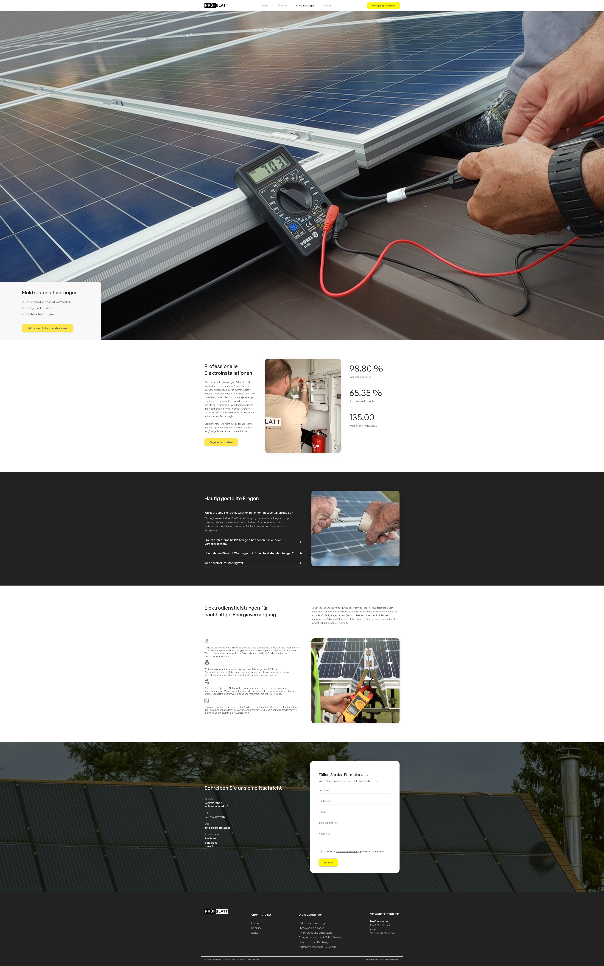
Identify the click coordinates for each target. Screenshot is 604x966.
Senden (328, 862)
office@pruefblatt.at (382, 933)
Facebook (210, 838)
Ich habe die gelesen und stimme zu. (353, 851)
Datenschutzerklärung (347, 851)
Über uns (282, 5)
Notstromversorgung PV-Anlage (317, 946)
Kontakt (328, 5)
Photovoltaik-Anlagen (311, 928)
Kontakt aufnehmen (383, 5)
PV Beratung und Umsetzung (315, 932)
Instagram (210, 842)
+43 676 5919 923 (380, 924)
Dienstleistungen (305, 5)
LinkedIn (209, 846)
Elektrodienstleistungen (313, 923)
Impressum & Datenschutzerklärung (383, 959)
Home (265, 5)
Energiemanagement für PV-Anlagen (320, 937)
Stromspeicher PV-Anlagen (315, 942)
